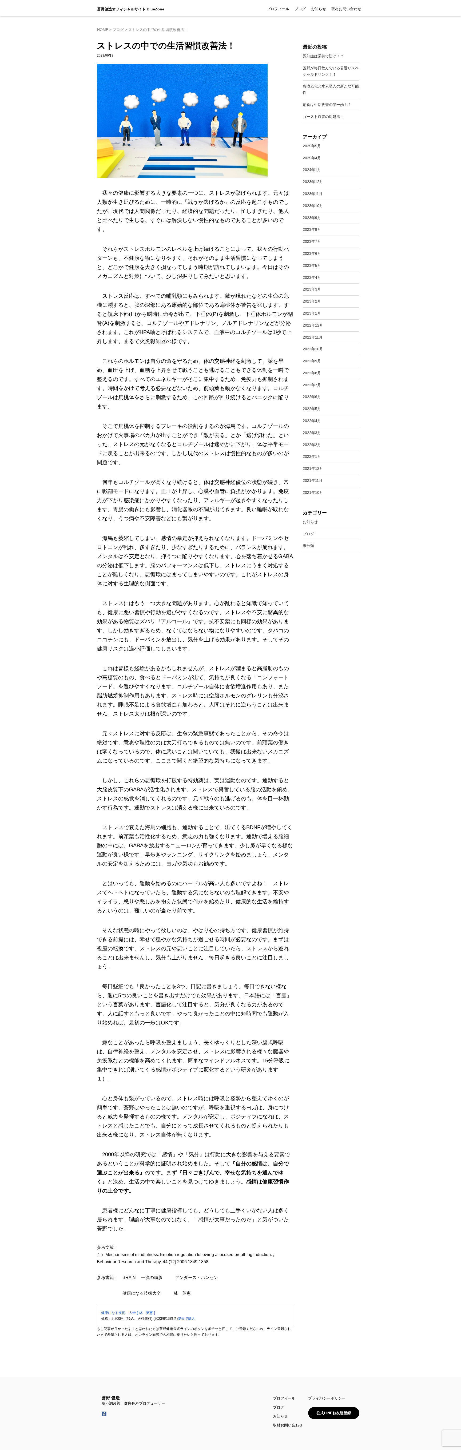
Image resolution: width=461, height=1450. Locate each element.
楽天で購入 (186, 1319)
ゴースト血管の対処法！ (323, 116)
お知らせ (318, 9)
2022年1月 (312, 456)
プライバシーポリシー (326, 1398)
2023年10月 (313, 206)
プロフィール (278, 9)
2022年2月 (312, 445)
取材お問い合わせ (346, 9)
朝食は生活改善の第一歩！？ (327, 104)
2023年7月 (312, 241)
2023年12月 (313, 182)
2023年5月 (312, 265)
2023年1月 (312, 313)
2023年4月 (312, 277)
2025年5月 (312, 146)
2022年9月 (312, 361)
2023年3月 (312, 289)
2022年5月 (312, 409)
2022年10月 (313, 349)
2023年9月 (312, 218)
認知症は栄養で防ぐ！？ (323, 56)
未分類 (308, 545)
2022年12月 (313, 325)
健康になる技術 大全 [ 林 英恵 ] (128, 1313)
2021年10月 (313, 492)
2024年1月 (312, 170)
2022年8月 (312, 373)
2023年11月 (313, 194)
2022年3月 (312, 433)
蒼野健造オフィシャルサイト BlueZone (130, 9)
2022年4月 (312, 421)
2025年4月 (312, 158)
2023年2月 (312, 301)
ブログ (300, 9)
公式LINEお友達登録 (333, 1413)
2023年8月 (312, 229)
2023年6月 (312, 253)
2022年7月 (312, 385)
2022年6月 (312, 397)
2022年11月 (313, 337)
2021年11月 (313, 480)
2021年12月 (313, 468)
